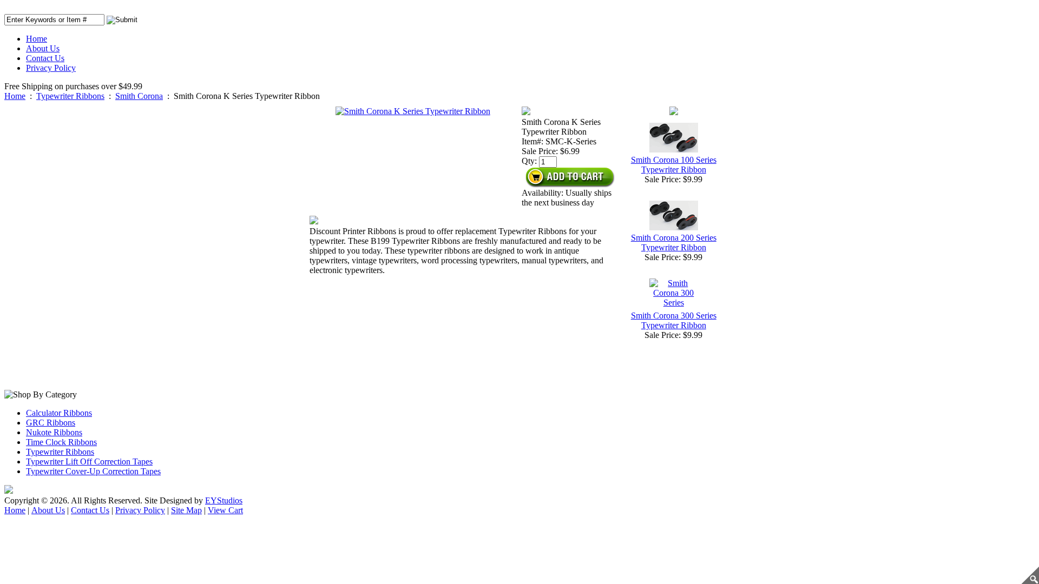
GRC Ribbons (50, 422)
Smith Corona (139, 96)
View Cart (225, 510)
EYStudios (223, 500)
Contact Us (45, 58)
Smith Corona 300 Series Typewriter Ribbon (673, 320)
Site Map (186, 510)
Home (36, 38)
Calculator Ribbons (59, 412)
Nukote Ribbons (54, 432)
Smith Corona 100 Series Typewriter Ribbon (673, 164)
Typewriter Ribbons (70, 96)
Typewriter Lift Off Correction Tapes (89, 461)
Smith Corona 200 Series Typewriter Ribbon (673, 242)
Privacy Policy (51, 67)
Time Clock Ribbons (61, 442)
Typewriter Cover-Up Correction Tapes (93, 471)
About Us (43, 48)
